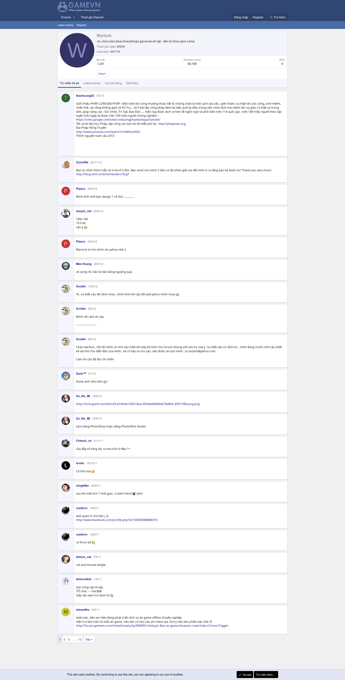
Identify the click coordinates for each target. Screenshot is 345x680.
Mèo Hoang (84, 264)
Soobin (81, 286)
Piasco (80, 189)
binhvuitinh (83, 579)
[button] (74, 17)
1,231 (100, 63)
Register (81, 25)
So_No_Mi (83, 396)
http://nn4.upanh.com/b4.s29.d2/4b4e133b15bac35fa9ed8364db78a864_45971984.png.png (138, 404)
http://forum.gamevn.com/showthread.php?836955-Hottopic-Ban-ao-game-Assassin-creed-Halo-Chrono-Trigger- (152, 626)
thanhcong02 (85, 96)
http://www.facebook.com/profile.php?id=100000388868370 (116, 520)
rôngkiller (82, 485)
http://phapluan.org (172, 124)
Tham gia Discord (92, 17)
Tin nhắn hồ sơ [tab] (69, 83)
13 (79, 639)
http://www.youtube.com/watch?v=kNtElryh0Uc (108, 132)
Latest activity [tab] (91, 83)
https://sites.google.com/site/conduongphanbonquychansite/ (118, 120)
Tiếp (87, 639)
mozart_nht (83, 211)
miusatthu (83, 609)
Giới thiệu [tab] (132, 83)
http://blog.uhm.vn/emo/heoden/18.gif (102, 174)
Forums (66, 17)
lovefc (80, 463)
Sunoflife (82, 162)
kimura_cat (83, 557)
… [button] (74, 639)
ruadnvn (82, 508)
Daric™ (81, 373)
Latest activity (66, 25)
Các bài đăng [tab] (113, 83)
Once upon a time (183, 41)
